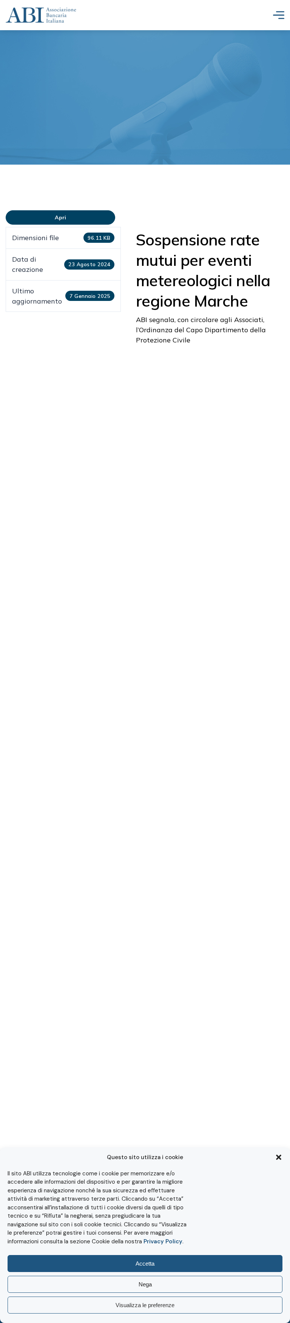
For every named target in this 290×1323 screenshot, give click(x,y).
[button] (278, 1157)
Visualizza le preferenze (145, 1305)
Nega (145, 1284)
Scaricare (60, 217)
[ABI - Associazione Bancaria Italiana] (41, 15)
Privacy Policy (162, 1241)
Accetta (145, 1263)
